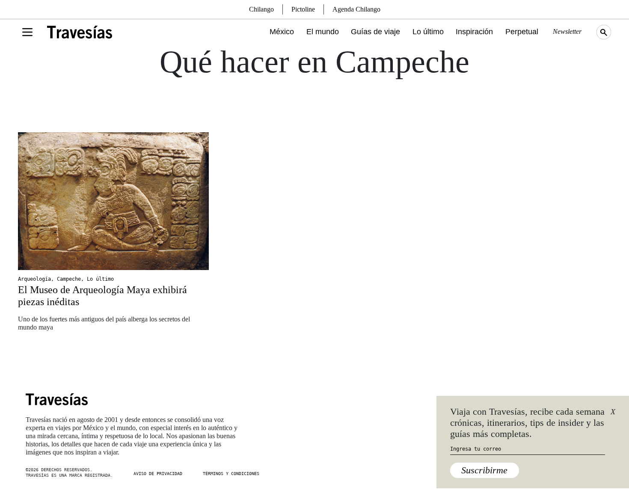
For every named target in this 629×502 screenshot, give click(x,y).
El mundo (322, 31)
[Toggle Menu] (27, 32)
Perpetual (521, 31)
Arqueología (34, 279)
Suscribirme (484, 470)
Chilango (261, 9)
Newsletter (567, 31)
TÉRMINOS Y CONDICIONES (231, 473)
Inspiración (474, 31)
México (282, 31)
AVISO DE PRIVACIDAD (158, 473)
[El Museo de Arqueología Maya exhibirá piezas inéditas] (113, 201)
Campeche (69, 279)
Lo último (428, 31)
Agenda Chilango (356, 9)
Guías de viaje (375, 31)
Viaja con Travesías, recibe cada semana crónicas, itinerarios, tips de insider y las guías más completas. (527, 423)
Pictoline (303, 9)
